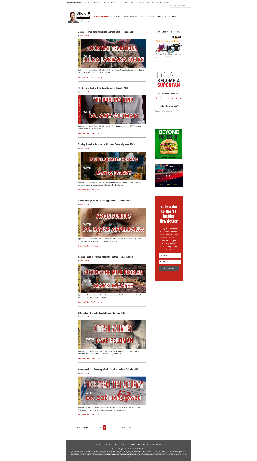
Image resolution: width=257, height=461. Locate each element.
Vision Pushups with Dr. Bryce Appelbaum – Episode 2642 (104, 200)
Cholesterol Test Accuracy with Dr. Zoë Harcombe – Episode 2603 (108, 369)
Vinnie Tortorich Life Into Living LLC (116, 444)
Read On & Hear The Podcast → (90, 77)
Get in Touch (142, 449)
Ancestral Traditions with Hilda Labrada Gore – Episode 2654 (106, 31)
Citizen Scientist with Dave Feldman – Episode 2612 (101, 313)
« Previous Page (81, 428)
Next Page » (126, 428)
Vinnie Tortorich (79, 17)
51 (117, 427)
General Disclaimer (153, 444)
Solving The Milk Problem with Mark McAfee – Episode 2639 (105, 256)
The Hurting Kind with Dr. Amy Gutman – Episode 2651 (103, 88)
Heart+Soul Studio (134, 449)
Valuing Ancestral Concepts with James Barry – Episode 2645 (106, 144)
